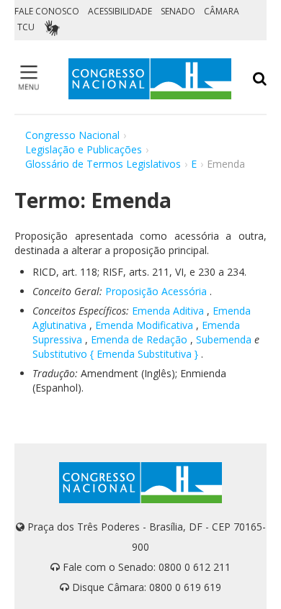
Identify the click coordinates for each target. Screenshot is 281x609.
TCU (26, 27)
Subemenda (223, 339)
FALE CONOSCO (46, 11)
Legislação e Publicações (83, 149)
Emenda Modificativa (144, 325)
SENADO (178, 11)
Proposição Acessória (156, 291)
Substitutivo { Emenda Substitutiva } (115, 354)
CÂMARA (221, 11)
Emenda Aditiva (168, 310)
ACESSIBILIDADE (120, 11)
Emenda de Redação (139, 339)
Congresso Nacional (72, 135)
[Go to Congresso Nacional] (149, 78)
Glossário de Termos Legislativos (103, 164)
